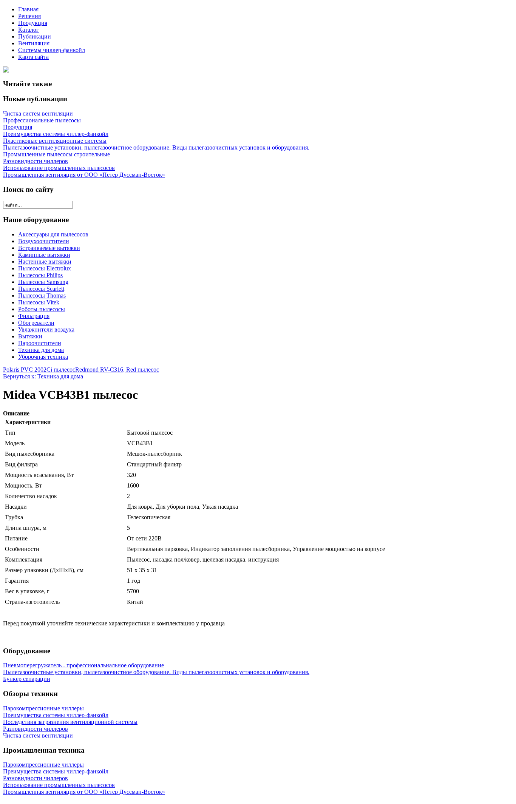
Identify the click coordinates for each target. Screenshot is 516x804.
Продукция (32, 23)
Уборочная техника (43, 356)
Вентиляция (33, 43)
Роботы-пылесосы (41, 309)
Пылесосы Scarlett (41, 288)
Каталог (28, 29)
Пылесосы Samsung (43, 282)
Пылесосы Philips (40, 275)
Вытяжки (30, 336)
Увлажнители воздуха (46, 329)
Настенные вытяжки (44, 261)
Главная (28, 9)
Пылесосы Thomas (42, 295)
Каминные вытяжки (44, 255)
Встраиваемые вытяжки (49, 248)
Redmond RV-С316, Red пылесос (117, 369)
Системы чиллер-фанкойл (51, 50)
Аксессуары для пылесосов (53, 234)
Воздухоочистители (43, 241)
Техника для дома (41, 350)
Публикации (34, 36)
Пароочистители (39, 343)
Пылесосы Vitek (38, 302)
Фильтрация (33, 316)
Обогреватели (36, 322)
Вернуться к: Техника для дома (43, 376)
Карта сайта (33, 57)
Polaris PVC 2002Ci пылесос (39, 369)
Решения (29, 16)
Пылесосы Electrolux (44, 268)
